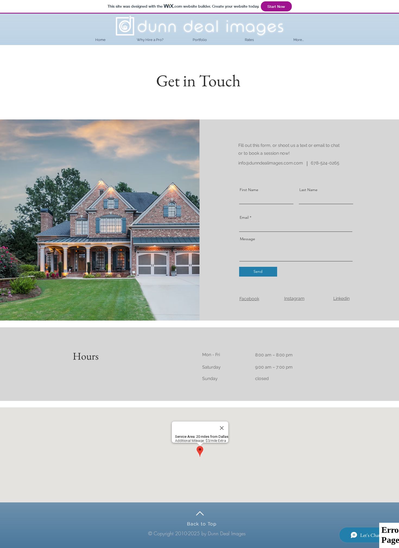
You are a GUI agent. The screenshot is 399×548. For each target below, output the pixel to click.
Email (244, 217)
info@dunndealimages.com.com (270, 163)
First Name (249, 190)
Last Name (308, 190)
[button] (298, 40)
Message (247, 239)
